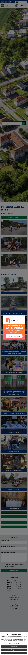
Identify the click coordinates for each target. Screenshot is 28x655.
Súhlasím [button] (14, 646)
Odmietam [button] (14, 653)
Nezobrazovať (19, 317)
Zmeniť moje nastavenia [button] (14, 650)
